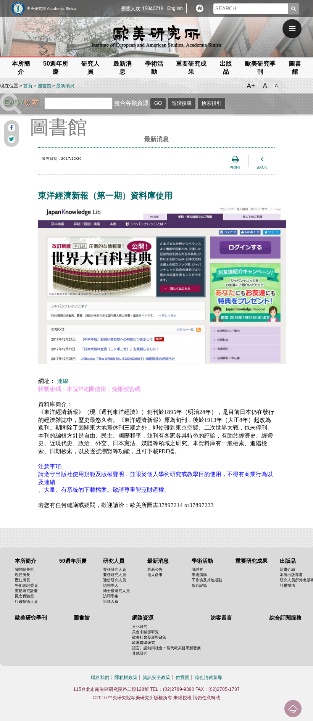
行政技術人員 (26, 601)
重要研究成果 (252, 561)
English (175, 8)
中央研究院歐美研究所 (156, 36)
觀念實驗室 (24, 596)
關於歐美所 (24, 569)
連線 (62, 381)
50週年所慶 (73, 561)
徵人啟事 (155, 575)
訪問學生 (110, 596)
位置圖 (182, 677)
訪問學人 (110, 585)
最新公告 (155, 569)
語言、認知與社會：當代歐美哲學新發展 (166, 648)
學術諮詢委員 (26, 585)
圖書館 (44, 86)
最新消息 (65, 86)
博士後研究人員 (116, 591)
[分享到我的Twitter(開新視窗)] (11, 139)
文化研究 (139, 626)
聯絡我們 (100, 677)
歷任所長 (22, 580)
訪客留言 (221, 618)
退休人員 (110, 601)
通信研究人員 (114, 580)
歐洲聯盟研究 (143, 643)
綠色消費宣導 (208, 677)
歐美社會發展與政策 (149, 637)
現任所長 (22, 575)
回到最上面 (293, 708)
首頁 (27, 86)
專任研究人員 (114, 569)
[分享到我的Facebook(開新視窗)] (11, 128)
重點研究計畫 (26, 591)
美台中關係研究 (145, 632)
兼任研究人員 (114, 575)
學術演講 (199, 575)
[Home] (199, 8)
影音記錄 (199, 585)
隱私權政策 (126, 677)
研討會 (197, 569)
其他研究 (139, 653)
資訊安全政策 (156, 677)
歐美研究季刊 (31, 618)
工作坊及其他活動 (207, 580)
